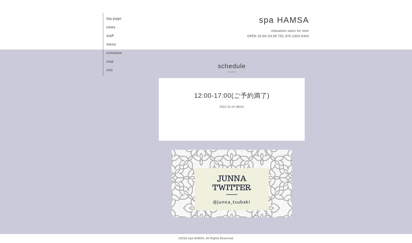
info (109, 70)
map (110, 61)
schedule (114, 53)
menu (111, 44)
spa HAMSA (284, 19)
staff (110, 36)
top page (113, 18)
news (110, 27)
